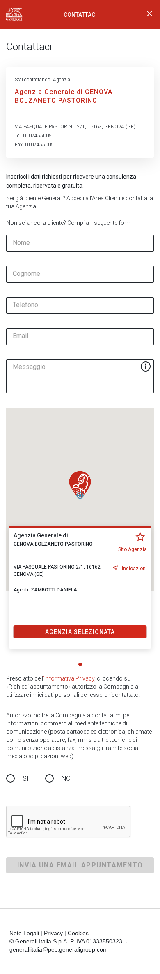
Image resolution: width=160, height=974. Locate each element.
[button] (80, 485)
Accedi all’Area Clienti (93, 198)
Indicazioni (134, 568)
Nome (21, 243)
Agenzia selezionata (80, 632)
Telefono (25, 305)
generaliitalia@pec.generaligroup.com (58, 949)
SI (26, 778)
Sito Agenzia (132, 549)
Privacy (53, 933)
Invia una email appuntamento (80, 865)
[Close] (150, 14)
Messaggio (29, 367)
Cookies (78, 933)
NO (66, 778)
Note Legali (24, 933)
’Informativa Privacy (68, 678)
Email (20, 336)
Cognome (26, 274)
